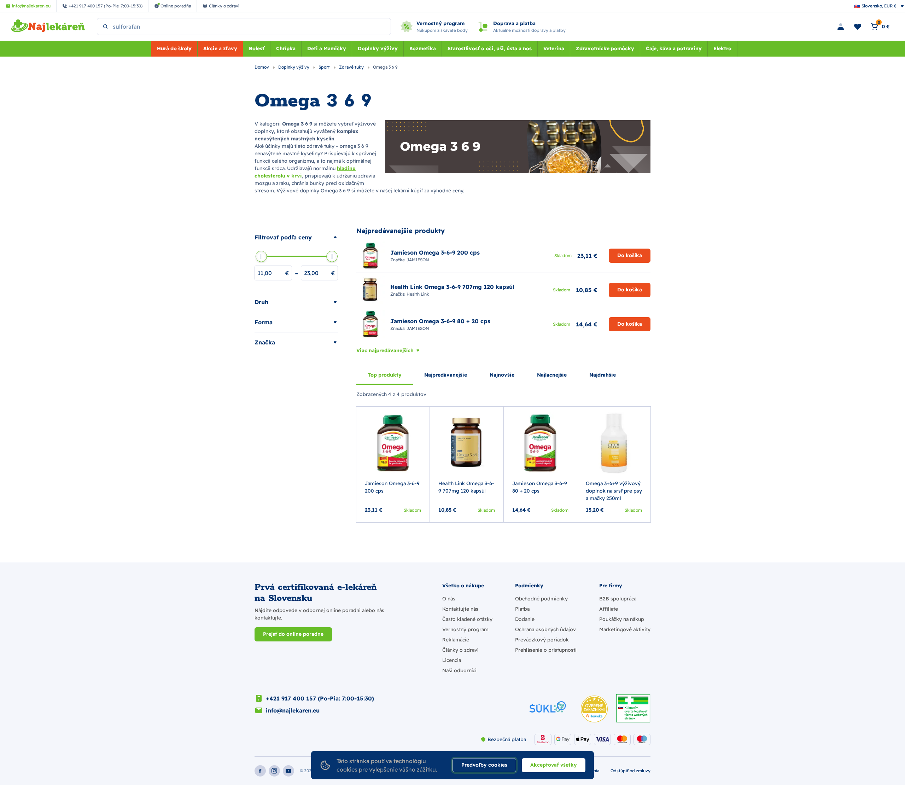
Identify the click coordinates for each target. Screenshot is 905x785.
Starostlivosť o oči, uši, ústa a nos (490, 48)
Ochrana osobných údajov (545, 629)
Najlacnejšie (552, 375)
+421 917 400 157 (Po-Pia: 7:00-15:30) (320, 698)
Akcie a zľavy (220, 48)
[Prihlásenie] (841, 26)
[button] (296, 237)
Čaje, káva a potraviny (674, 48)
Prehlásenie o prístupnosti (546, 650)
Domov (262, 67)
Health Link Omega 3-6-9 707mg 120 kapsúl (466, 487)
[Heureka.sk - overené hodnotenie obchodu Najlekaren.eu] (594, 709)
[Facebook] (260, 771)
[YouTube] (288, 771)
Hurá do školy (174, 48)
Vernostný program (465, 629)
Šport (325, 67)
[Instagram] (274, 771)
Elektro (722, 48)
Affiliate (608, 609)
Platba (522, 609)
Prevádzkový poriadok (542, 639)
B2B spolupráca (617, 598)
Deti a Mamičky (326, 48)
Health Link (418, 294)
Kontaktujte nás (460, 609)
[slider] (261, 256)
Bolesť (256, 48)
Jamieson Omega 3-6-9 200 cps (392, 487)
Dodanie (525, 619)
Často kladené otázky (467, 619)
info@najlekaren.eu (293, 710)
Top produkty (385, 375)
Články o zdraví (460, 650)
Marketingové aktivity (624, 629)
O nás (448, 598)
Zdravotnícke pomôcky (605, 48)
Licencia (451, 660)
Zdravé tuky (352, 67)
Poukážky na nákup (621, 619)
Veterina (553, 48)
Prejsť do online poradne (293, 634)
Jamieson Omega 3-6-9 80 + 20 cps (539, 487)
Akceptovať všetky (553, 765)
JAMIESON (418, 259)
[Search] (105, 26)
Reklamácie (455, 639)
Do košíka (629, 255)
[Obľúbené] (858, 26)
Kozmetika (422, 48)
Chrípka (286, 48)
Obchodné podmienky (541, 598)
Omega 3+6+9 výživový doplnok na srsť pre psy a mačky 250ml (614, 490)
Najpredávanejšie (445, 375)
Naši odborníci (459, 670)
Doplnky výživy (378, 48)
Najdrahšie (602, 375)
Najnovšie (502, 375)
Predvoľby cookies (484, 765)
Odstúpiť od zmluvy (630, 770)
